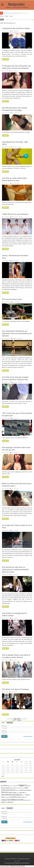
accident (4, 785)
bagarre (23, 785)
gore (18, 792)
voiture (10, 802)
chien (22, 788)
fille (3, 792)
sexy (13, 799)
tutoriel (19, 800)
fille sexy (8, 792)
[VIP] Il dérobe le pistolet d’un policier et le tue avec (16, 13)
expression (23, 790)
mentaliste (17, 795)
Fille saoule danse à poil (12, 299)
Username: (4, 726)
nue (2, 797)
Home (1, 16)
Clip (13, 147)
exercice (17, 790)
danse (8, 790)
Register (9, 722)
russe (26, 797)
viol (6, 802)
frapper (14, 792)
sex (8, 800)
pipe (8, 797)
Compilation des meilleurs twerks (16, 28)
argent (14, 785)
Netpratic (17, 4)
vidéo (3, 802)
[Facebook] (16, 861)
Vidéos (6, 16)
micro (23, 795)
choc (26, 788)
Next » (20, 720)
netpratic (27, 858)
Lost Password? (28, 736)
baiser (28, 785)
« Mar (2, 776)
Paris (5, 797)
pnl (10, 797)
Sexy (12, 31)
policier (19, 797)
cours (3, 790)
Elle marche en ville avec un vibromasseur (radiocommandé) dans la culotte (15, 569)
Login (3, 722)
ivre (25, 792)
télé (24, 800)
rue (23, 797)
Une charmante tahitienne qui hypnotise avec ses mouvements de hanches (16, 333)
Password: (4, 731)
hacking (21, 792)
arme (17, 785)
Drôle (13, 382)
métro (27, 795)
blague (8, 788)
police (14, 797)
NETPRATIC (14, 858)
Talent (16, 338)
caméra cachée (17, 788)
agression (10, 785)
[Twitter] (18, 861)
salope (4, 800)
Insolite (13, 216)
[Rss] (15, 861)
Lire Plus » (5, 59)
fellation (29, 790)
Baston (3, 788)
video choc (28, 800)
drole (13, 790)
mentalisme (6, 795)
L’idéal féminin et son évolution (15, 214)
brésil (11, 788)
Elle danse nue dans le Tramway (15, 689)
